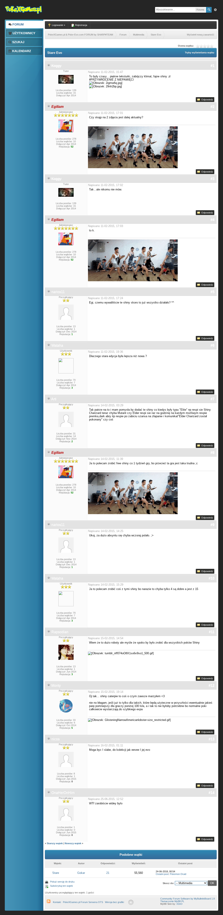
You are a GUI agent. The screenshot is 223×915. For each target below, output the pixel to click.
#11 (212, 632)
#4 (213, 220)
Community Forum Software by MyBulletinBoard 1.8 (187, 898)
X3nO (179, 904)
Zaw (215, 10)
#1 (213, 66)
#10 (212, 578)
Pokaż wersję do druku (62, 881)
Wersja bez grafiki (114, 902)
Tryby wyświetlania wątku (199, 52)
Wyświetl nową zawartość (200, 34)
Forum (18, 24)
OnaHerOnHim (62, 793)
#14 (212, 793)
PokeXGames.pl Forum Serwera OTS (83, 902)
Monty (56, 685)
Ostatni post (162, 874)
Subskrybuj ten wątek (61, 885)
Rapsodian (59, 632)
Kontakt (57, 902)
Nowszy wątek (73, 843)
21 (107, 872)
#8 (213, 452)
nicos (55, 739)
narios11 (58, 292)
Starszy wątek (55, 843)
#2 (213, 106)
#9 (213, 525)
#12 (212, 685)
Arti (53, 399)
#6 (213, 345)
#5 (213, 292)
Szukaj (17, 42)
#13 (212, 739)
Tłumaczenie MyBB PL (172, 901)
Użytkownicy (23, 33)
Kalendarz (21, 51)
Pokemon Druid (178, 874)
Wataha (57, 345)
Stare (55, 872)
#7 (213, 399)
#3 (213, 179)
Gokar (81, 872)
